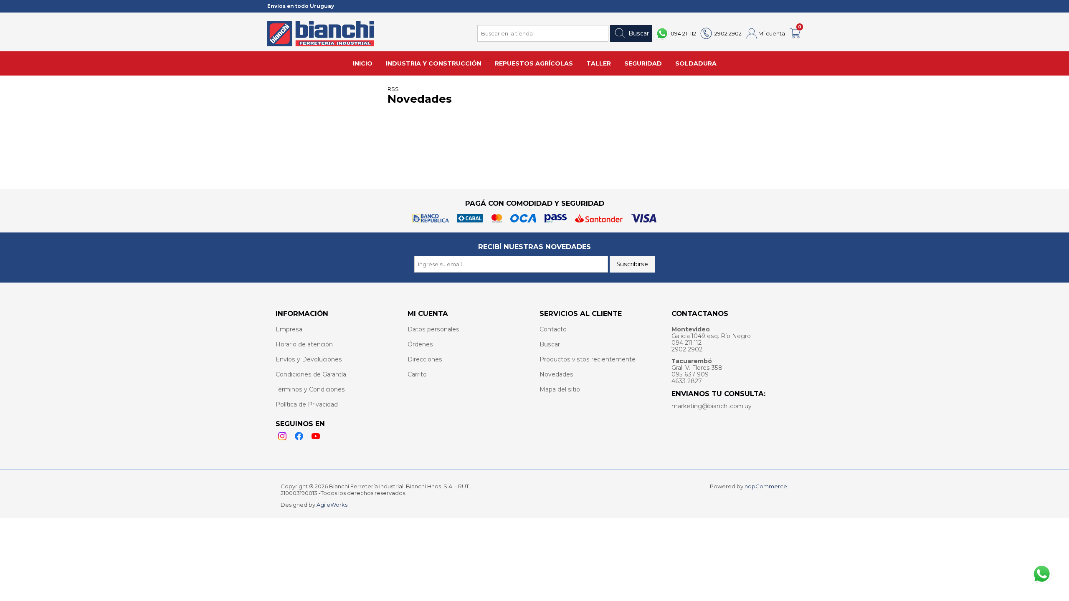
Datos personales (433, 329)
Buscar (638, 33)
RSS (393, 89)
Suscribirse (632, 264)
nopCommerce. (766, 486)
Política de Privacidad (307, 404)
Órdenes (420, 344)
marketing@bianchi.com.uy (711, 406)
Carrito (417, 374)
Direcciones (425, 359)
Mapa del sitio (560, 389)
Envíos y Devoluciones (309, 359)
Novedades (556, 374)
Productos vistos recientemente (588, 359)
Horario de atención (304, 344)
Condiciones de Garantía (311, 374)
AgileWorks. (333, 504)
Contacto (553, 329)
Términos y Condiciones (310, 389)
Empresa (289, 329)
